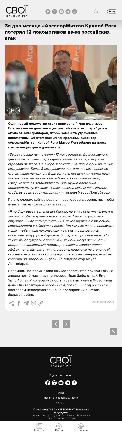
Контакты (61, 402)
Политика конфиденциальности (61, 397)
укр (113, 11)
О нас (61, 393)
